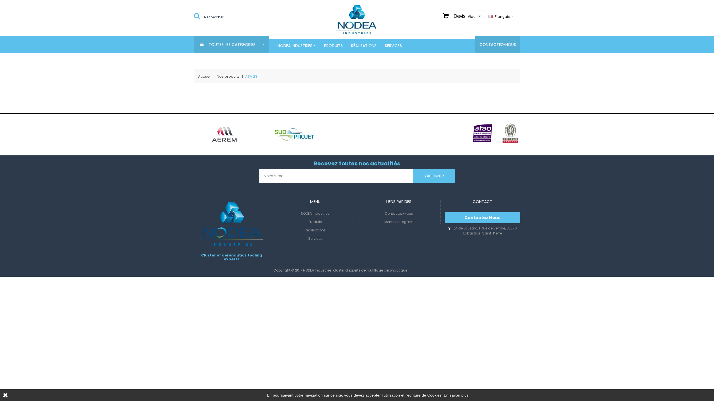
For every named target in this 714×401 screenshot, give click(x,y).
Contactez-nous (399, 213)
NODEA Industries (315, 213)
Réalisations (315, 230)
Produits (315, 221)
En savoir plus (456, 395)
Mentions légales (399, 221)
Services (315, 238)
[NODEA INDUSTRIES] (357, 19)
